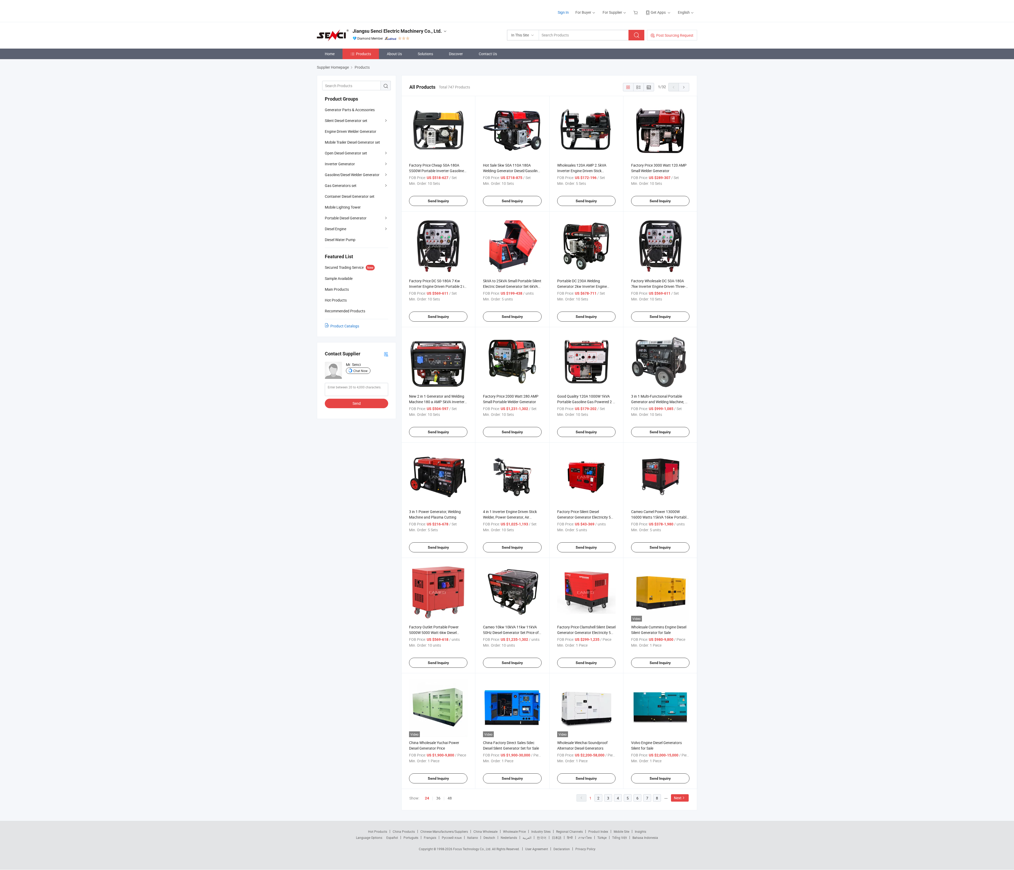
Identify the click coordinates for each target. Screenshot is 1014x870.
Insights (640, 831)
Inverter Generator (340, 163)
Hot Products (377, 831)
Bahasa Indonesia (645, 837)
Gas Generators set (340, 185)
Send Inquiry (438, 201)
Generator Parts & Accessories (350, 109)
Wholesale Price (514, 831)
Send (357, 403)
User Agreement (536, 849)
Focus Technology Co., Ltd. (472, 849)
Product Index (598, 831)
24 (427, 798)
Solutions (425, 53)
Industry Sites (541, 831)
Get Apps (658, 12)
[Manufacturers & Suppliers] (351, 10)
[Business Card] (386, 354)
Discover (456, 53)
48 (450, 798)
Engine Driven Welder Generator (350, 131)
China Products (404, 831)
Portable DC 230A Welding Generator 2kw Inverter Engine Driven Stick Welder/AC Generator (584, 286)
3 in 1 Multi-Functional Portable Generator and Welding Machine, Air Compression (660, 402)
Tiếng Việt (619, 837)
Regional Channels (569, 831)
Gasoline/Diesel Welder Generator (352, 174)
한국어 (541, 837)
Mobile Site (621, 831)
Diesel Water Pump (340, 239)
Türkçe (602, 837)
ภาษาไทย (585, 837)
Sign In (563, 12)
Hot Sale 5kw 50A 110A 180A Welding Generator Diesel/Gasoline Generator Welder (511, 171)
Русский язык (452, 837)
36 (438, 798)
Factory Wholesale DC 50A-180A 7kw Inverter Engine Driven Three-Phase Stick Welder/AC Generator (658, 286)
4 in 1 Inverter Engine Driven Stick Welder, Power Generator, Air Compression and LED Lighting (510, 517)
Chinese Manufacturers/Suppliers (444, 831)
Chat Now (360, 371)
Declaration (561, 849)
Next (678, 797)
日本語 (556, 837)
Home (330, 53)
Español (392, 837)
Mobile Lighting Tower (343, 207)
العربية (527, 837)
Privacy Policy (585, 849)
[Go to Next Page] (684, 87)
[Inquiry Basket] (636, 12)
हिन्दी (570, 837)
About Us (394, 53)
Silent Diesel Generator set (346, 120)
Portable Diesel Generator (346, 217)
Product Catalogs (344, 325)
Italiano (472, 837)
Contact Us (488, 53)
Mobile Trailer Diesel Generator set (352, 142)
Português (410, 837)
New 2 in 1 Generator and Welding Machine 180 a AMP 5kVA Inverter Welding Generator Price (436, 402)
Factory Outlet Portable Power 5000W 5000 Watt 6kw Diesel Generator (434, 632)
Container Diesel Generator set (349, 196)
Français (430, 837)
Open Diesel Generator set (346, 153)
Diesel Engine (335, 228)
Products (363, 53)
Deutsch (489, 837)
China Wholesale (485, 831)
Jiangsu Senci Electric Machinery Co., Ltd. (397, 31)
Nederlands (509, 837)
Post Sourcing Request (674, 35)
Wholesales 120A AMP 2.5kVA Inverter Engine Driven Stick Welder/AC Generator (581, 171)
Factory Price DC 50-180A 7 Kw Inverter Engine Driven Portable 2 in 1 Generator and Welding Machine (437, 286)
